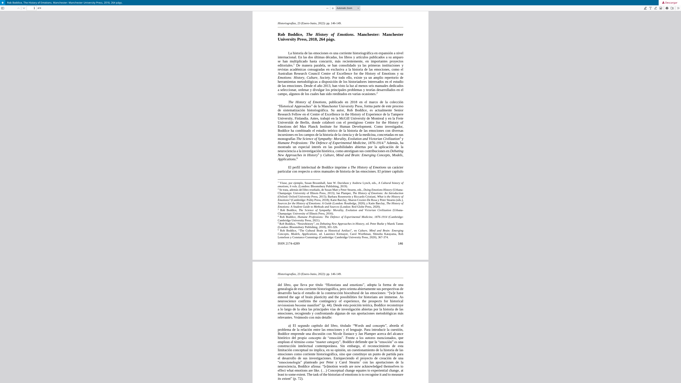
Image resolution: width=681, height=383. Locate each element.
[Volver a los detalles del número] (2, 2)
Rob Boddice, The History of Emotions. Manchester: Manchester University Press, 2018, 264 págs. (65, 2)
